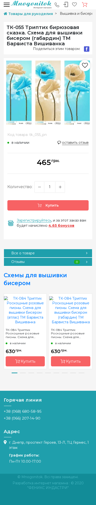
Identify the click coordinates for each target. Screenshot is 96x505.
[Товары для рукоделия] (31, 4)
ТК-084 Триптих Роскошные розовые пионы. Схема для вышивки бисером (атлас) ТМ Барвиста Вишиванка (22, 333)
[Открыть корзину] (85, 5)
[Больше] (60, 187)
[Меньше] (39, 187)
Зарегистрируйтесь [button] (34, 220)
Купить (52, 205)
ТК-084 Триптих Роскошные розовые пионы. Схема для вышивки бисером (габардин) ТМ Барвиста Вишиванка (69, 333)
